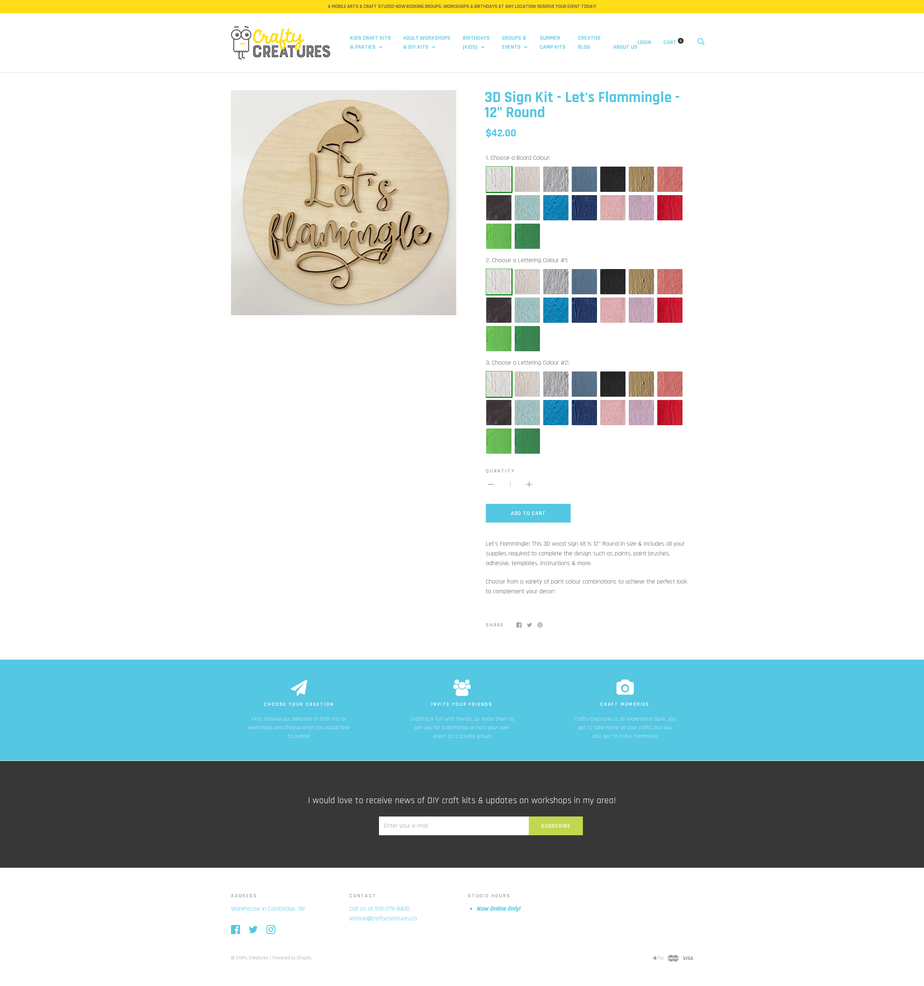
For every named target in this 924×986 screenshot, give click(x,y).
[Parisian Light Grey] (556, 179)
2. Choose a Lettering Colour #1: (527, 260)
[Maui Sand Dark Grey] (584, 179)
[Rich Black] (613, 179)
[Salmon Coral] (670, 179)
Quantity (500, 471)
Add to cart (528, 513)
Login (644, 42)
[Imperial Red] (670, 208)
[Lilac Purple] (641, 208)
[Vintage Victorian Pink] (613, 208)
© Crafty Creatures (250, 958)
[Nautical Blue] (584, 208)
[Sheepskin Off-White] (527, 179)
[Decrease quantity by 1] (491, 484)
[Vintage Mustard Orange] (641, 179)
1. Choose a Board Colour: (518, 158)
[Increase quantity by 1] (529, 484)
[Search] (701, 42)
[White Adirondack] (499, 179)
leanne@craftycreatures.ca (383, 918)
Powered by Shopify (292, 958)
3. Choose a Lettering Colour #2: (527, 362)
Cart (672, 42)
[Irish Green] (499, 236)
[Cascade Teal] (556, 208)
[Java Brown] (499, 208)
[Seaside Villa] (527, 208)
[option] (343, 202)
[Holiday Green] (527, 236)
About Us (625, 47)
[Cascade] (556, 310)
